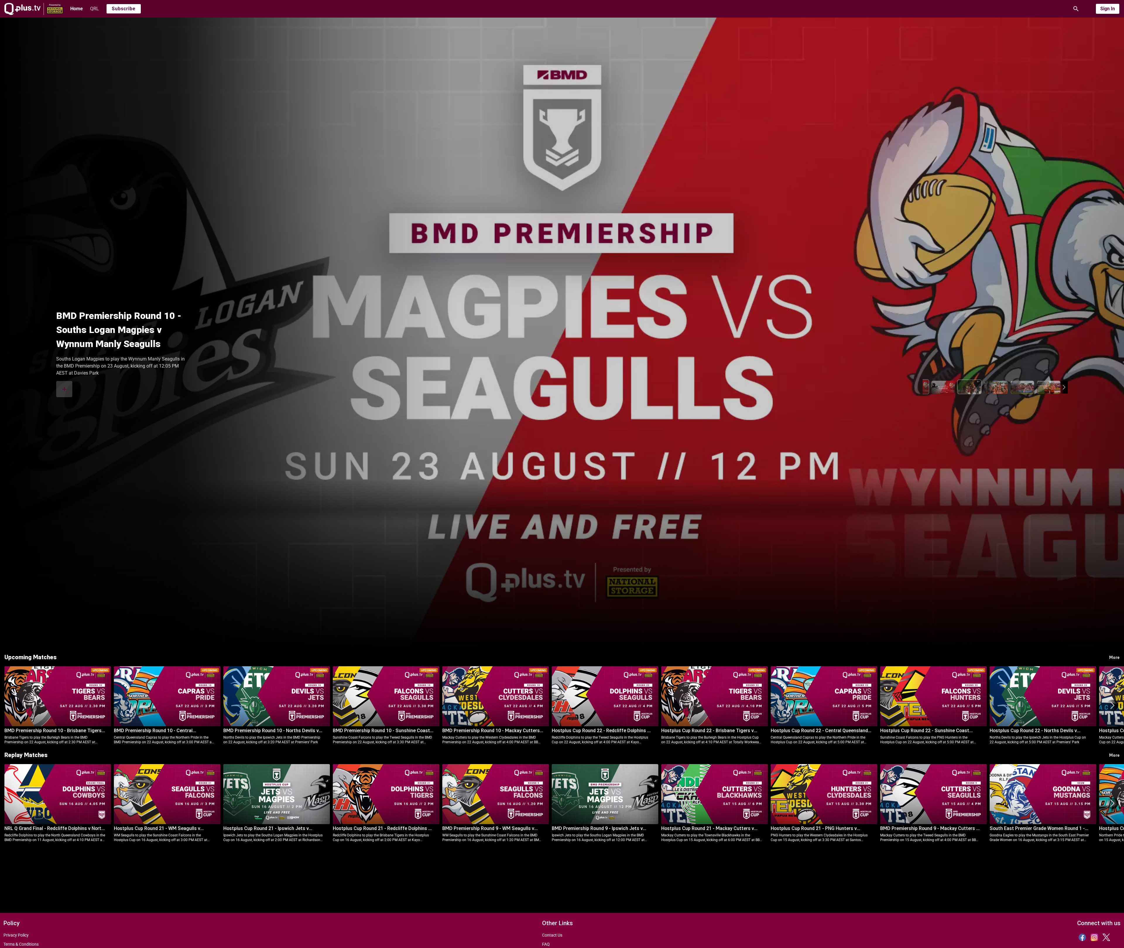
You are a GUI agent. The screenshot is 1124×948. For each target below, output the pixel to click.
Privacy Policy (16, 935)
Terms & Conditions (21, 944)
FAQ (546, 944)
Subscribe (124, 8)
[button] (927, 387)
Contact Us (552, 935)
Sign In (1107, 8)
